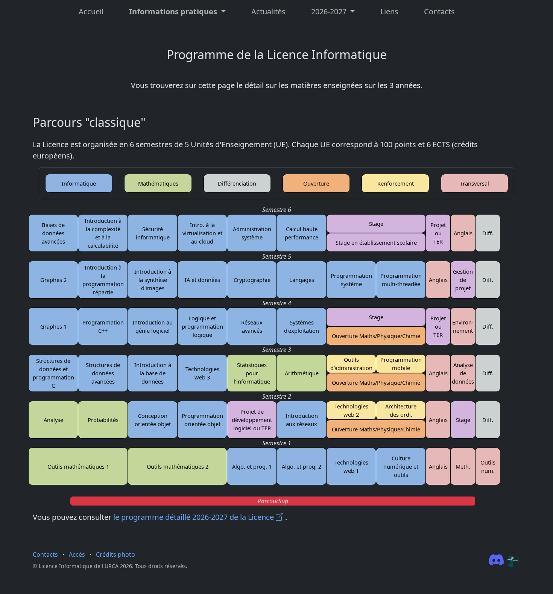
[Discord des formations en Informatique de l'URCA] (497, 559)
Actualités (268, 11)
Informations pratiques (174, 11)
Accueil (91, 11)
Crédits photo (115, 554)
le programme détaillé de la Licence (194, 517)
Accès (77, 554)
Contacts (439, 11)
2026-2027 (329, 11)
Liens (389, 11)
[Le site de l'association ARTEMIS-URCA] (512, 559)
